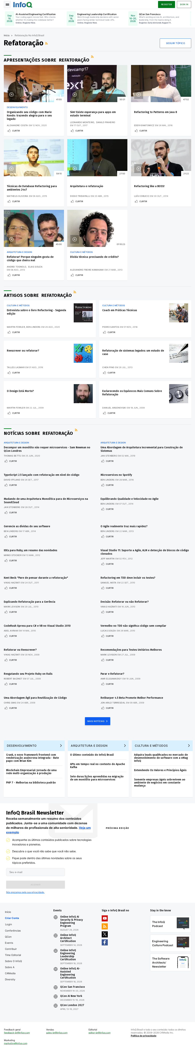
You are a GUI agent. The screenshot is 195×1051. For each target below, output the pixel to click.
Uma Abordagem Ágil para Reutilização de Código (35, 697)
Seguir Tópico (175, 43)
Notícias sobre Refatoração (38, 433)
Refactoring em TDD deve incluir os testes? (128, 577)
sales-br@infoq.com (56, 1032)
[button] (35, 885)
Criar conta (12, 918)
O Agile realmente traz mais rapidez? (124, 526)
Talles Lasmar (16, 367)
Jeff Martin (108, 558)
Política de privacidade (143, 1035)
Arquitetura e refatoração (86, 186)
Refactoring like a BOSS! (149, 186)
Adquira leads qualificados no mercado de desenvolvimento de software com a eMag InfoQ (161, 758)
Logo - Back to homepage (22, 4)
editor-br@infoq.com (99, 1032)
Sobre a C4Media (10, 970)
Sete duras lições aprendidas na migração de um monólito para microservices (97, 778)
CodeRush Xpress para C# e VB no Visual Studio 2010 (37, 625)
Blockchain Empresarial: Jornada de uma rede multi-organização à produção (31, 772)
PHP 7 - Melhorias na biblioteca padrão (31, 782)
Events (9, 942)
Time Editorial (13, 954)
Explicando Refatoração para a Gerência (29, 601)
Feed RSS (47, 43)
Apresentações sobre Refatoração (46, 60)
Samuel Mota (109, 582)
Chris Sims (10, 702)
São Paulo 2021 (155, 889)
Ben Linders (33, 327)
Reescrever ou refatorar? (23, 350)
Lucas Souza (108, 630)
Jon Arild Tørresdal (113, 702)
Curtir (16, 130)
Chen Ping (108, 367)
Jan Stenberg (109, 455)
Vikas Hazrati (12, 582)
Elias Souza (35, 266)
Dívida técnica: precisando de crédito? (94, 257)
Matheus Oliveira (17, 196)
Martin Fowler (16, 327)
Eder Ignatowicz (144, 125)
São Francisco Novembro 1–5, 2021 (167, 894)
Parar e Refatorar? (112, 673)
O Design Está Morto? (20, 391)
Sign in (184, 4)
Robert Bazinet (13, 678)
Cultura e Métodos (81, 252)
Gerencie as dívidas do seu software (27, 526)
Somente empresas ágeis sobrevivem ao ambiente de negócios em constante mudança (159, 782)
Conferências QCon (13, 933)
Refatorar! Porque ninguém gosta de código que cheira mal (30, 258)
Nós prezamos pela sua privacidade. (25, 892)
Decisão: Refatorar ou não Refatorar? (125, 601)
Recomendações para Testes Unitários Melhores (131, 649)
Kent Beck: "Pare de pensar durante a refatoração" (36, 577)
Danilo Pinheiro (105, 122)
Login (8, 924)
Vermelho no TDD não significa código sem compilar (133, 625)
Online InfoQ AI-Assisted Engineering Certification (70, 973)
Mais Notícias (96, 721)
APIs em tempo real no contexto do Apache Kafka (97, 766)
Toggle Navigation (7, 4)
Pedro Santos (110, 327)
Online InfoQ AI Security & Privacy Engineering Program (71, 921)
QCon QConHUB (128, 836)
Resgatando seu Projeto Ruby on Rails (28, 673)
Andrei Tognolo (16, 266)
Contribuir (11, 948)
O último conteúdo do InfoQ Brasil (92, 754)
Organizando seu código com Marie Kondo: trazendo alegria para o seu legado (29, 116)
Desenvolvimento (17, 107)
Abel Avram (11, 630)
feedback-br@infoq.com (17, 1032)
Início (7, 35)
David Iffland (12, 479)
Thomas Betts (12, 455)
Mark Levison (12, 606)
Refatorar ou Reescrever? (20, 649)
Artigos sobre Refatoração (38, 295)
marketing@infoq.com (15, 1043)
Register (166, 4)
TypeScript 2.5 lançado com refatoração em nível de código (41, 475)
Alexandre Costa (17, 125)
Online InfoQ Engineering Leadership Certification (68, 955)
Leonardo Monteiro (82, 122)
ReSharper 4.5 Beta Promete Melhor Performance (132, 697)
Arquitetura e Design (19, 252)
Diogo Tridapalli (80, 196)
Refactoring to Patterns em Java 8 (155, 112)
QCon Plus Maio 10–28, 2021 (121, 894)
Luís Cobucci (141, 196)
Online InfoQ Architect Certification (68, 938)
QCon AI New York (71, 996)
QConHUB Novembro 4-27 (120, 889)
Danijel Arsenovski (114, 407)
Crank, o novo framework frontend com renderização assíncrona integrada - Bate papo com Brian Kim (32, 758)
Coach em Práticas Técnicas (119, 310)
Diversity (10, 979)
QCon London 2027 (72, 1005)
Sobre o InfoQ (13, 961)
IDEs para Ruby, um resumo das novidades (30, 550)
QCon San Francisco (72, 987)
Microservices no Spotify (116, 475)
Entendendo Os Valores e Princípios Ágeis (160, 770)
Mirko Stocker (13, 555)
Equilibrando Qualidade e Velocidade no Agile (129, 499)
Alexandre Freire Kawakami (87, 269)
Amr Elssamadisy (111, 678)
